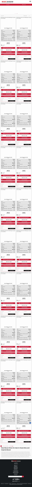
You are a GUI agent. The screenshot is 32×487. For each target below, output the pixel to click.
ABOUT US (15, 464)
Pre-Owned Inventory (15, 469)
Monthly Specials (16, 470)
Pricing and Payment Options (8, 138)
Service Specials (16, 472)
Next (12, 444)
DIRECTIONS (16, 466)
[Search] (23, 475)
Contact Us (2, 482)
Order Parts (15, 473)
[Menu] (30, 1)
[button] (30, 423)
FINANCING (15, 465)
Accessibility (6, 482)
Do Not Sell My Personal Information (22, 482)
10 (10, 444)
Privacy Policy (14, 482)
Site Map (10, 482)
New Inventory (15, 468)
